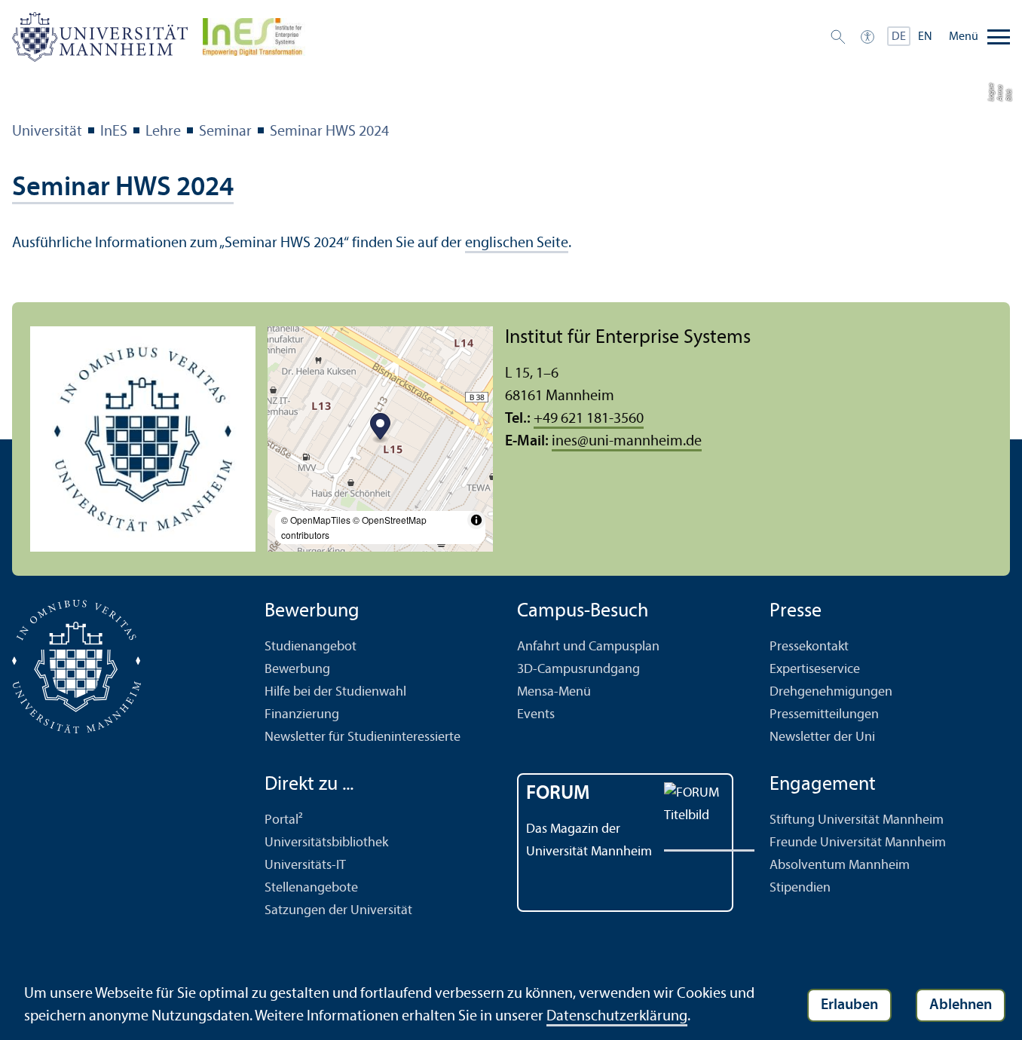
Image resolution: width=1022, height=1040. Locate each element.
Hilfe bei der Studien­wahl (335, 692)
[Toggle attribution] (476, 520)
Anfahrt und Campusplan (588, 647)
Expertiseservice (815, 669)
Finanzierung (302, 715)
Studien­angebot (310, 647)
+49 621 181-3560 (589, 419)
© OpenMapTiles (315, 519)
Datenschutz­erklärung (616, 1016)
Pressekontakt (809, 647)
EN (925, 37)
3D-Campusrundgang (578, 669)
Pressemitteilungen (824, 715)
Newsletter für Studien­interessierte (363, 737)
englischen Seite (516, 243)
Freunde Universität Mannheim (858, 843)
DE (899, 37)
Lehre (163, 131)
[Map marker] (380, 428)
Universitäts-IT (305, 865)
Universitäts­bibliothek (326, 843)
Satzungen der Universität (338, 911)
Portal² (284, 820)
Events (536, 715)
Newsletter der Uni (822, 737)
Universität (47, 131)
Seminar (225, 131)
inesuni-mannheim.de (627, 441)
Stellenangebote (311, 888)
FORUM (558, 794)
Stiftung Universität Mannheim (857, 820)
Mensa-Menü (554, 692)
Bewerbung (297, 669)
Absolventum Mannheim (840, 865)
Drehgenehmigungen (831, 692)
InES (113, 131)
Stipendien (800, 888)
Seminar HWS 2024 (329, 131)
